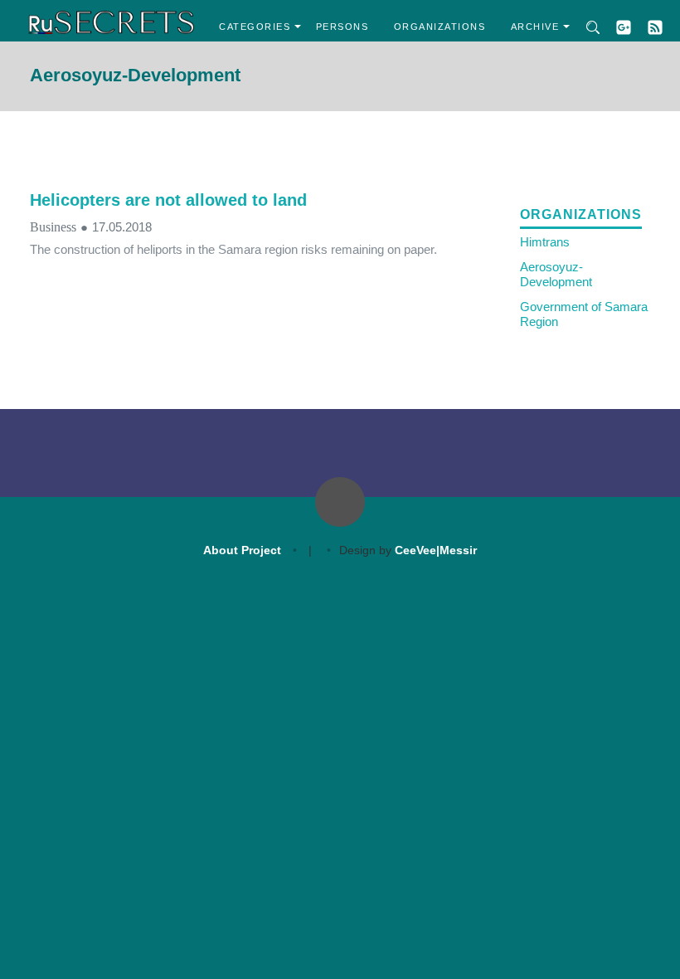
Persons (342, 27)
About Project (242, 550)
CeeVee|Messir (436, 550)
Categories (254, 27)
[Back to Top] (340, 502)
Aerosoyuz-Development (556, 274)
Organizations (440, 27)
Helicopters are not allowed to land (168, 200)
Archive (535, 27)
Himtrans (545, 242)
